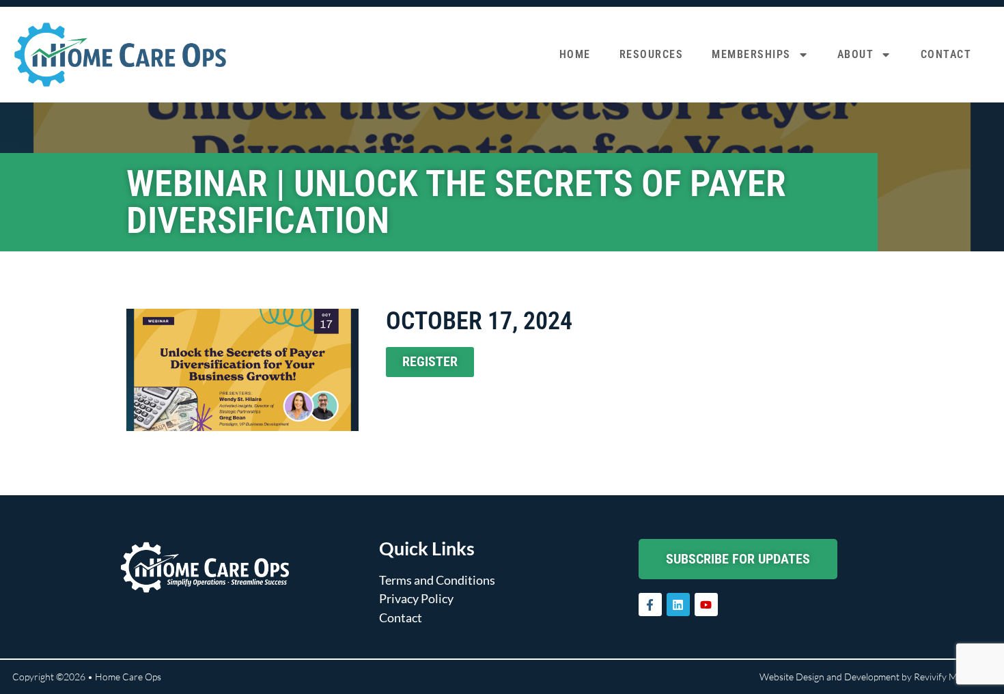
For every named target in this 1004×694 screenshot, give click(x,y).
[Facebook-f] (650, 604)
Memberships (751, 54)
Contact (946, 54)
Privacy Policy (416, 598)
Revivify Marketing (953, 676)
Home (575, 54)
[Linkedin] (678, 604)
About (855, 54)
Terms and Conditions (437, 579)
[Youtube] (706, 604)
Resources (651, 54)
